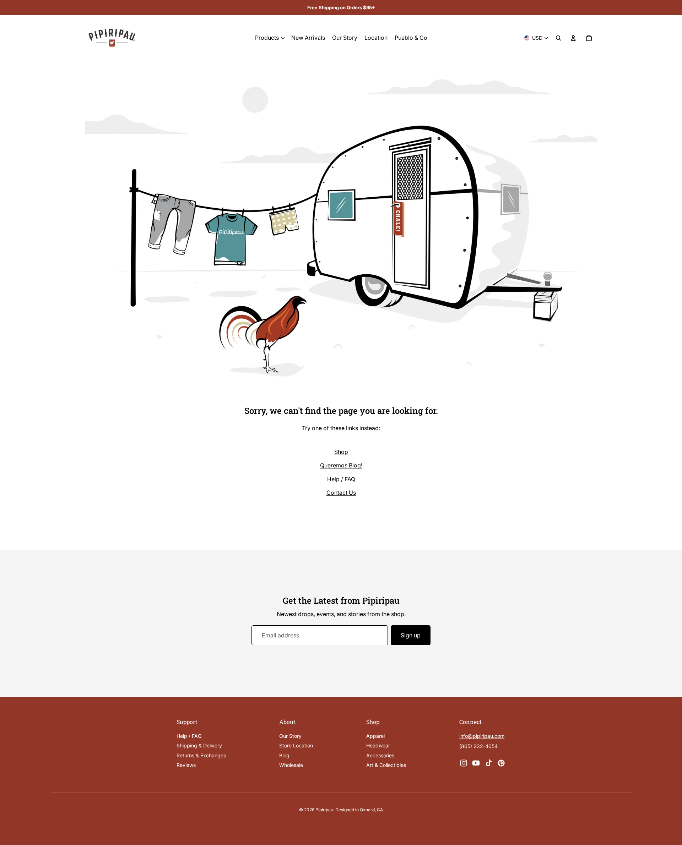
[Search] (558, 38)
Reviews (186, 765)
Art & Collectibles (386, 765)
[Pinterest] (501, 763)
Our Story (290, 736)
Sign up (411, 635)
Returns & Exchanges (201, 755)
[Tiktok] (489, 763)
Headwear (378, 745)
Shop (341, 451)
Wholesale (291, 765)
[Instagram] (463, 763)
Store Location (296, 745)
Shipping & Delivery (199, 745)
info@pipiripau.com (481, 736)
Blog (284, 755)
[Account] (573, 38)
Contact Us (341, 492)
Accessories (380, 755)
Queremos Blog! (341, 465)
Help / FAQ (341, 479)
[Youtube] (476, 763)
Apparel (375, 736)
